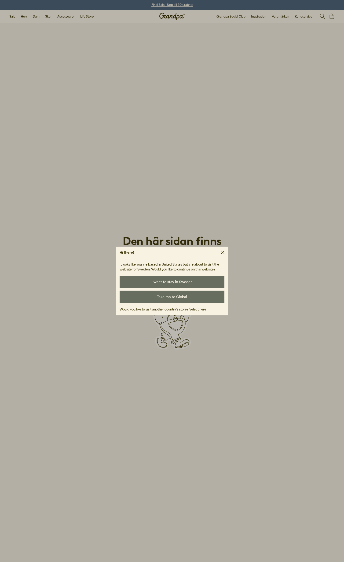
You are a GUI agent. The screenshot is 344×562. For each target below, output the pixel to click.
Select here (197, 309)
